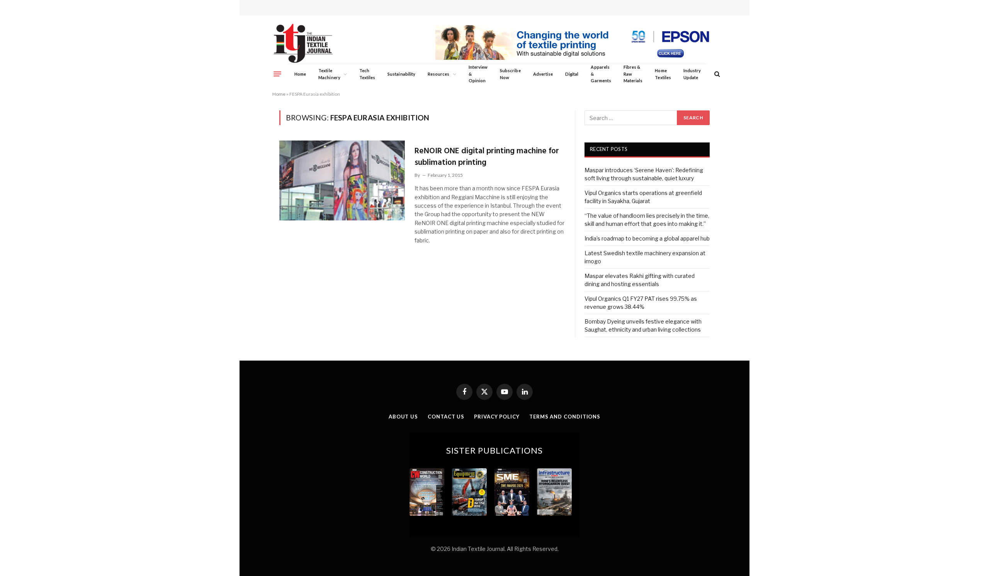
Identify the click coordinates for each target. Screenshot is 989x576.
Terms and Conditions (564, 416)
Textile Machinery (329, 74)
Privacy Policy (497, 416)
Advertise (543, 73)
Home (300, 73)
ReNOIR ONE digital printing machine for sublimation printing (487, 157)
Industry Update (692, 74)
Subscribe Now (510, 74)
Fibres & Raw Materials (633, 73)
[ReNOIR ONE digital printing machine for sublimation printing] (342, 180)
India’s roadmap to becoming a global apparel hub (647, 238)
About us (403, 416)
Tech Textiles (367, 74)
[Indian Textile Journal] (303, 43)
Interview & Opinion (478, 73)
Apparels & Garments (601, 73)
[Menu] (277, 73)
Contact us (446, 416)
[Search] (716, 74)
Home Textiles (663, 74)
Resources (439, 73)
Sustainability (401, 73)
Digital (571, 73)
